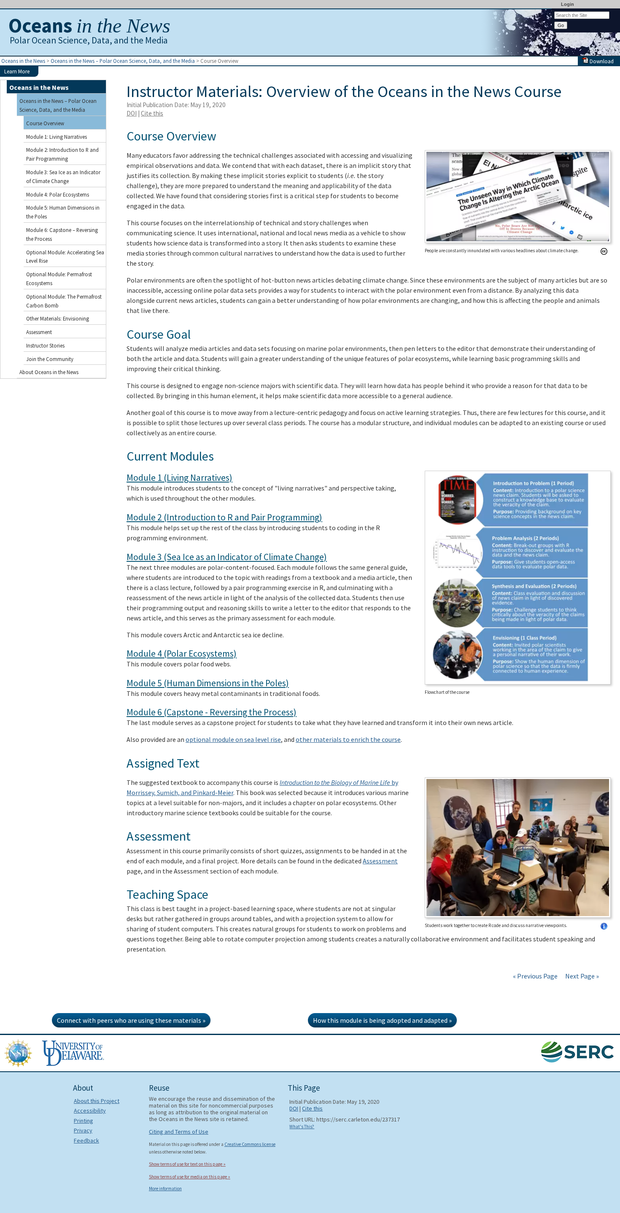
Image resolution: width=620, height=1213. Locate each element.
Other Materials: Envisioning (57, 318)
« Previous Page (535, 976)
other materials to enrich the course (348, 739)
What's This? (301, 1126)
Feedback (86, 1140)
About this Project (96, 1101)
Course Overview (45, 123)
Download (601, 61)
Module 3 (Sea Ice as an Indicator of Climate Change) (227, 557)
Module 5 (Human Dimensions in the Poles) (208, 683)
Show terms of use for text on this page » (187, 1164)
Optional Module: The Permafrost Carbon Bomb (64, 301)
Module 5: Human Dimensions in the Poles (63, 212)
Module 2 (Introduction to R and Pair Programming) (224, 517)
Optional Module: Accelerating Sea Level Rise (65, 256)
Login (567, 4)
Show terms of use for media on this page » (189, 1177)
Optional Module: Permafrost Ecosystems (59, 278)
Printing (83, 1120)
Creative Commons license (249, 1144)
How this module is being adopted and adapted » (382, 1020)
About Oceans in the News (48, 372)
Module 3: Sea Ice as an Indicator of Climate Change (63, 176)
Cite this (152, 113)
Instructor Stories (45, 345)
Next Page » (581, 976)
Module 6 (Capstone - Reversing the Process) (212, 712)
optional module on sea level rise (233, 739)
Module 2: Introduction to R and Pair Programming (62, 154)
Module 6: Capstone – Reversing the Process (62, 234)
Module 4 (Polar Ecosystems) (182, 653)
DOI (132, 113)
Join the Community (49, 359)
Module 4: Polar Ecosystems (57, 194)
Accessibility (90, 1110)
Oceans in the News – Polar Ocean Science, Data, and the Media (123, 60)
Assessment (380, 861)
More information (165, 1188)
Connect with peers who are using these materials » (131, 1020)
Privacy (83, 1130)
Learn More (17, 71)
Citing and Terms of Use (178, 1131)
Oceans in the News (23, 60)
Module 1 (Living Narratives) (179, 477)
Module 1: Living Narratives (56, 136)
